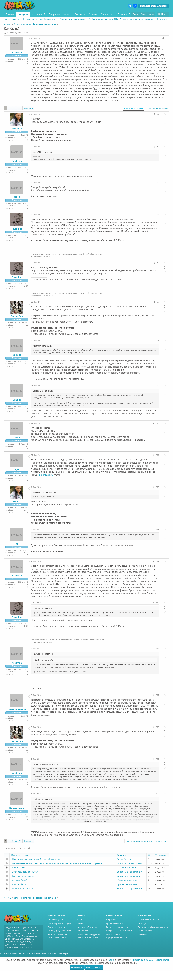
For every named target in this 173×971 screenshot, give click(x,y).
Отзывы (92, 14)
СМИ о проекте (113, 934)
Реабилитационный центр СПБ (103, 19)
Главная (10, 14)
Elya (17, 469)
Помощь (142, 923)
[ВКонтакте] (135, 6)
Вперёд (27, 108)
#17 (157, 695)
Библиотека (82, 930)
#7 (158, 302)
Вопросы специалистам (153, 5)
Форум (80, 919)
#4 (158, 182)
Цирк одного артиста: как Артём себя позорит (36, 859)
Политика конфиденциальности (153, 927)
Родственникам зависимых (72, 19)
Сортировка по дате (133, 108)
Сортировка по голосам (157, 108)
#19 (157, 759)
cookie (110, 959)
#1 (167, 38)
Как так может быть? (23, 875)
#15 (157, 603)
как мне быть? (19, 880)
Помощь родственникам (59, 930)
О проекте (106, 14)
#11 (157, 455)
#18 (157, 727)
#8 (158, 340)
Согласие (142, 934)
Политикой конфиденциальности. (151, 959)
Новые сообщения (12, 19)
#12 (157, 487)
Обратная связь (145, 930)
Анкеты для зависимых (58, 934)
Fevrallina (16, 228)
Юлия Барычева (17, 709)
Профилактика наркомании (119, 930)
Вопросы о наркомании (129, 871)
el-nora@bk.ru (46, 474)
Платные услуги (164, 19)
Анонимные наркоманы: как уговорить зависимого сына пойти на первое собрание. (57, 863)
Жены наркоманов (127, 880)
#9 (158, 385)
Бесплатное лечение (57, 937)
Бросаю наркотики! (127, 884)
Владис (17, 399)
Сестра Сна (17, 316)
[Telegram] (130, 6)
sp (17, 543)
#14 (157, 561)
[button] (71, 14)
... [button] (16, 108)
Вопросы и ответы (59, 14)
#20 (157, 793)
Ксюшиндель (16, 807)
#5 (158, 214)
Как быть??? (18, 867)
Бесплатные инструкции (88, 934)
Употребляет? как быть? (25, 871)
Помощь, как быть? (22, 888)
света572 (17, 128)
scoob (17, 196)
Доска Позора (124, 859)
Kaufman (10, 32)
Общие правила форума (59, 923)
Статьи (78, 14)
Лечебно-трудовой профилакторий (136, 19)
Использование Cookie (148, 919)
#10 (157, 423)
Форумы (23, 14)
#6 (158, 263)
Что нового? (38, 14)
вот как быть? (19, 884)
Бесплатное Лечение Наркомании (39, 19)
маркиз (16, 437)
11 (20, 108)
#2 (158, 114)
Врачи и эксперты (114, 923)
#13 (157, 529)
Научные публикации (87, 927)
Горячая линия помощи (88, 937)
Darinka (16, 354)
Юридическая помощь (116, 937)
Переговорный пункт (128, 867)
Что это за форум (56, 919)
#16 (157, 648)
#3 (158, 146)
